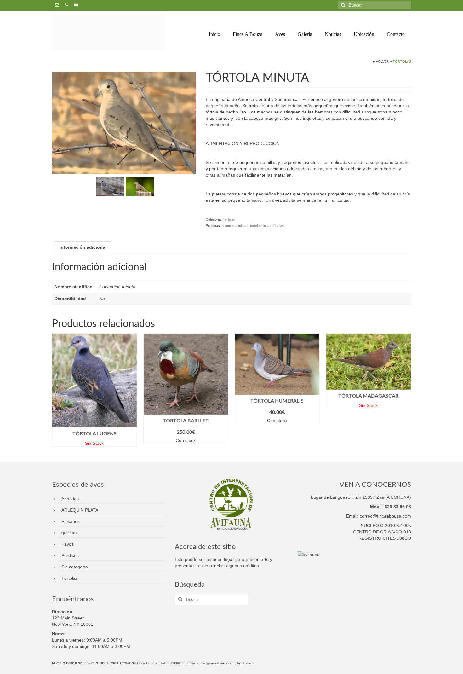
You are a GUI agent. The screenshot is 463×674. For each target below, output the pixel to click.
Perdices (70, 555)
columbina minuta (235, 226)
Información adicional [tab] (83, 247)
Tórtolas (402, 61)
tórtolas (278, 226)
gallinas (69, 532)
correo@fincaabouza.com (215, 663)
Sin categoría (74, 566)
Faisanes (70, 521)
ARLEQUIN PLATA (79, 510)
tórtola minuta (260, 226)
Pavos (67, 544)
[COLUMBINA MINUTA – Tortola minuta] (110, 186)
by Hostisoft (245, 663)
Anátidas (70, 498)
